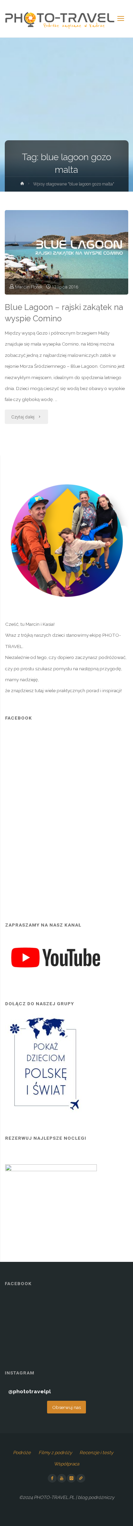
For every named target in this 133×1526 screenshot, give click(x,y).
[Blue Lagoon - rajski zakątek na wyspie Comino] (66, 252)
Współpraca (66, 1463)
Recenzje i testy (96, 1452)
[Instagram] (71, 1478)
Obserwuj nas (66, 1407)
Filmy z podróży (55, 1452)
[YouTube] (61, 1478)
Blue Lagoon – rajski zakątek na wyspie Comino (64, 312)
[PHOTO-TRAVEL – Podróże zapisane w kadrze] (60, 19)
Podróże (22, 1452)
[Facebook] (52, 1478)
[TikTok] (80, 1478)
